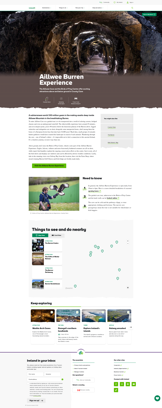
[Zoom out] (128, 243)
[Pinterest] (128, 384)
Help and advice (97, 7)
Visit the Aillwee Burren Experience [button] (49, 166)
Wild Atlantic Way (113, 142)
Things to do (62, 7)
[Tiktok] (116, 390)
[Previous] (31, 327)
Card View (57, 235)
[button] (52, 311)
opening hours (93, 191)
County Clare (112, 127)
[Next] (131, 327)
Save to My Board (148, 14)
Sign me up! (34, 400)
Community (106, 2)
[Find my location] (128, 287)
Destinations (46, 7)
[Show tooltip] (62, 379)
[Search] (131, 7)
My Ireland (119, 2)
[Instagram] (122, 384)
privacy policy (37, 395)
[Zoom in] (128, 241)
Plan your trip (79, 7)
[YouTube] (134, 384)
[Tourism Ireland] (34, 8)
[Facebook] (116, 384)
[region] (97, 264)
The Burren (111, 135)
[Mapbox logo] (69, 288)
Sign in (131, 2)
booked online (112, 198)
